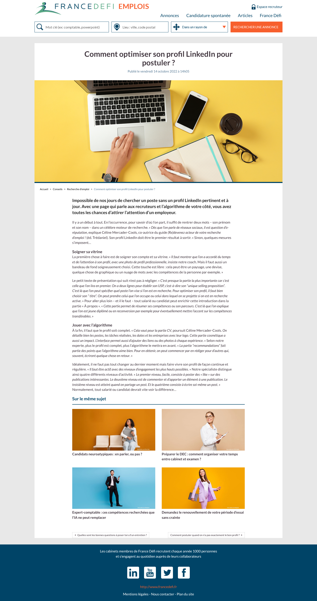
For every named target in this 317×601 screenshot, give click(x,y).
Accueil (44, 189)
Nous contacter (162, 594)
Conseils (57, 189)
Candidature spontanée (208, 15)
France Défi (270, 15)
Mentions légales (135, 594)
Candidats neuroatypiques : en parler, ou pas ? (107, 454)
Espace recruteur (269, 7)
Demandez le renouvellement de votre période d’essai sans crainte (203, 515)
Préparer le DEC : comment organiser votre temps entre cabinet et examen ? (200, 456)
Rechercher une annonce (255, 27)
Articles (245, 15)
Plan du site (185, 594)
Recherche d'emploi (78, 189)
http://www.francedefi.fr (158, 587)
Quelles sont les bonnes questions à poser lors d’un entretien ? (112, 535)
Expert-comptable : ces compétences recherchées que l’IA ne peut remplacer (113, 515)
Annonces (169, 15)
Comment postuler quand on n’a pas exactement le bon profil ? (205, 535)
